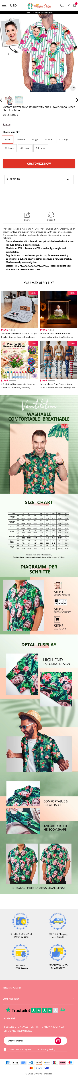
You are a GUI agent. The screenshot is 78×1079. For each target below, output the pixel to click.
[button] (8, 58)
